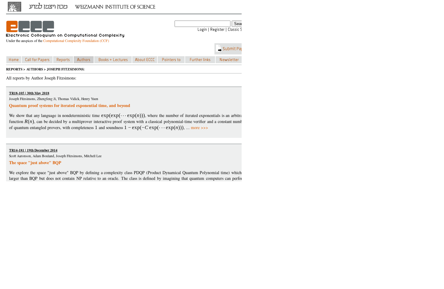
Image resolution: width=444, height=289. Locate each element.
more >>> (199, 127)
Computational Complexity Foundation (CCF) (76, 40)
